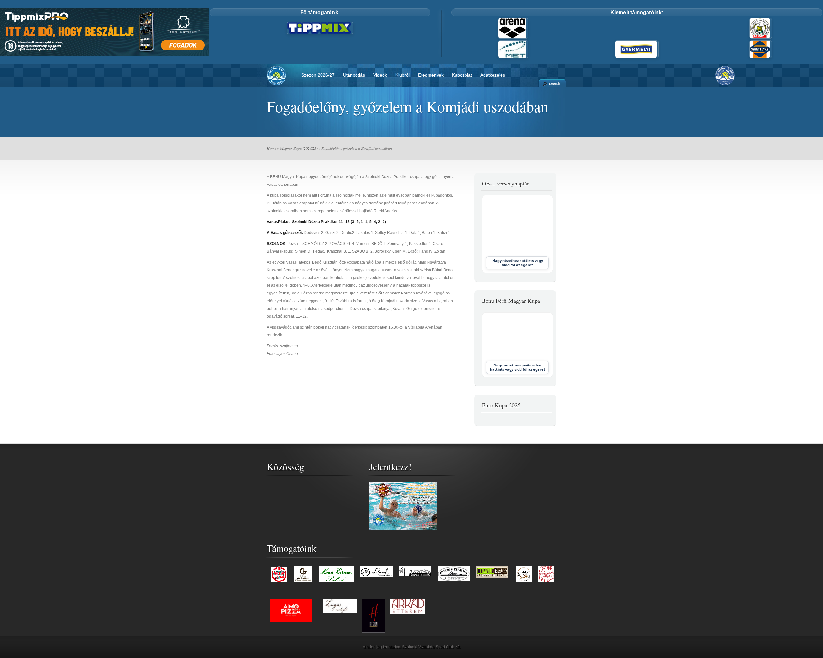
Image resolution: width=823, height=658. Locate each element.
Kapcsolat (462, 74)
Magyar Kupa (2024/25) (299, 148)
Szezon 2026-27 (318, 74)
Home (271, 148)
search (554, 83)
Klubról (402, 74)
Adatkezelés (492, 74)
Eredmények (431, 74)
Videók (380, 74)
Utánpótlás (354, 74)
